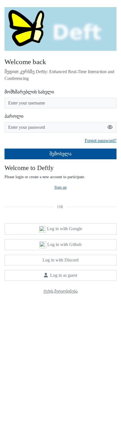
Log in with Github (64, 244)
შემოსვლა (60, 153)
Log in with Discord (60, 260)
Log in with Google (64, 228)
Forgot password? (100, 140)
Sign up (60, 187)
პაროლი (14, 116)
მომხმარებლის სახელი (29, 92)
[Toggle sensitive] (110, 127)
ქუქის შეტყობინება (60, 291)
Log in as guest (63, 275)
